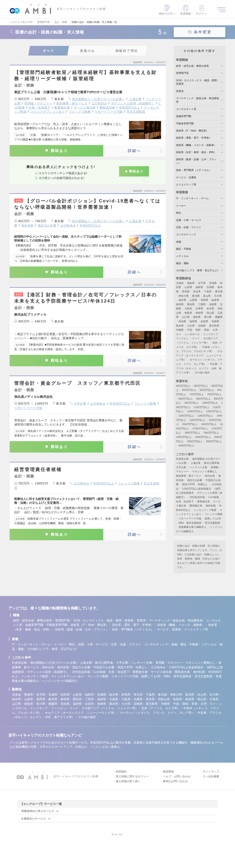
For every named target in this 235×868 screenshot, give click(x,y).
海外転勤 (211, 505)
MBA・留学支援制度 (190, 522)
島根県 (199, 312)
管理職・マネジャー (38, 103)
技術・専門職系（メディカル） (193, 170)
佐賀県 (204, 321)
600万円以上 (207, 390)
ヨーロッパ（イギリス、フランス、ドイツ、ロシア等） (157, 712)
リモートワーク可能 (109, 111)
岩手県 (202, 283)
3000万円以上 (214, 441)
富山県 (207, 295)
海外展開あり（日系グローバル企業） (98, 99)
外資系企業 (182, 458)
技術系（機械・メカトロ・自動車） (196, 145)
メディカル (182, 256)
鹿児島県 (214, 325)
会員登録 (185, 13)
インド (196, 338)
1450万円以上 (197, 420)
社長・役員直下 (39, 107)
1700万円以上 (200, 428)
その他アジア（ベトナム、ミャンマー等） (109, 708)
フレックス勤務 (80, 111)
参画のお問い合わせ (175, 781)
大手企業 (80, 403)
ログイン (201, 13)
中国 (189, 329)
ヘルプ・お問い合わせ (176, 776)
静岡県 (180, 304)
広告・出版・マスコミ (188, 227)
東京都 (219, 291)
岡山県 (210, 312)
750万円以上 (214, 394)
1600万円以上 (209, 424)
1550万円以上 (190, 424)
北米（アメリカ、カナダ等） (160, 708)
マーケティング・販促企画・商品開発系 (176, 620)
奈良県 (210, 308)
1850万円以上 (211, 432)
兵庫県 (199, 308)
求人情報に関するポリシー (132, 776)
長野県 (204, 300)
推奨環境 (168, 771)
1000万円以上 (210, 402)
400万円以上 (183, 385)
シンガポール (192, 334)
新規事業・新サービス (72, 103)
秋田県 (65, 694)
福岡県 (193, 321)
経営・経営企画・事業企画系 (192, 65)
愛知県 (191, 304)
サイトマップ (211, 771)
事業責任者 (62, 107)
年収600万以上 (129, 107)
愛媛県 (219, 317)
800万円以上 (186, 398)
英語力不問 (188, 484)
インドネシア (210, 334)
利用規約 (121, 771)
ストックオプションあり (48, 111)
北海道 (180, 283)
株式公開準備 (211, 463)
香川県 (208, 317)
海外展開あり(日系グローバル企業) (53, 662)
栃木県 (113, 694)
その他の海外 (202, 372)
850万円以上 (203, 398)
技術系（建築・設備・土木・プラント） (82, 629)
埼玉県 (197, 291)
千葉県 (208, 291)
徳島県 (197, 317)
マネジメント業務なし (204, 471)
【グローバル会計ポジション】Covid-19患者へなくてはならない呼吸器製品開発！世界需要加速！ (87, 204)
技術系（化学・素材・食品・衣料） (196, 152)
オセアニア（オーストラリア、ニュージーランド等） (199, 355)
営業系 (180, 91)
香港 (206, 329)
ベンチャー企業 (198, 467)
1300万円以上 (186, 415)
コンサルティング (186, 234)
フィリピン (182, 338)
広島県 (214, 699)
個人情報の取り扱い (128, 781)
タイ (178, 334)
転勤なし (203, 484)
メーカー (181, 205)
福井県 (182, 300)
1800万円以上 (192, 432)
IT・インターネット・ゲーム (192, 198)
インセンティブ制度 (205, 510)
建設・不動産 (183, 248)
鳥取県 (188, 312)
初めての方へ (167, 13)
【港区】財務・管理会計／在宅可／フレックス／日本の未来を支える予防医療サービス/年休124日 (85, 297)
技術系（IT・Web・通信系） (192, 130)
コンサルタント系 (186, 109)
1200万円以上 (195, 411)
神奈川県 (184, 295)
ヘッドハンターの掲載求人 (60, 681)
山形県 (188, 287)
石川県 (218, 295)
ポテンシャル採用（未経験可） (133, 103)
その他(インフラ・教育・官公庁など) (197, 270)
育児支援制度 (136, 111)
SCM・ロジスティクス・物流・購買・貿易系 (103, 620)
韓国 (198, 329)
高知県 (182, 321)
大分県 (191, 325)
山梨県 (193, 300)
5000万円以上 (186, 445)
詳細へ (134, 151)
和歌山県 (164, 699)
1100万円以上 (201, 407)
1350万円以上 (205, 415)
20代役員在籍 (197, 497)
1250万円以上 (214, 411)
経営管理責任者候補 (38, 469)
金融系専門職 (183, 116)
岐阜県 (215, 300)
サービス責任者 (85, 107)
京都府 (113, 699)
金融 (178, 241)
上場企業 (135, 99)
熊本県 (180, 325)
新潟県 (196, 295)
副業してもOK (213, 518)
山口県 (186, 317)
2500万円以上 (195, 441)
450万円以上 (201, 385)
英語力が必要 (47, 225)
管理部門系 (182, 73)
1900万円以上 (184, 437)
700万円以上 (197, 394)
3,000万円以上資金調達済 (196, 488)
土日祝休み (99, 103)
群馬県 (186, 291)
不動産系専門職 (185, 123)
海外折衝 (27, 225)
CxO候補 (213, 497)
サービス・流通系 (186, 177)
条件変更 (203, 32)
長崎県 (215, 321)
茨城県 (210, 287)
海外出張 (210, 475)
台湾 (215, 329)
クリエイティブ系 (186, 184)
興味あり (59, 151)
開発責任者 (107, 107)
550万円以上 (189, 390)
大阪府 (188, 308)
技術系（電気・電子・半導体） (193, 137)
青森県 (191, 283)
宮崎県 (202, 325)
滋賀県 (213, 304)
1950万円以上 (203, 437)
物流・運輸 (182, 263)
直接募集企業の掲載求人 (192, 527)
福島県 (199, 287)
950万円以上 (192, 402)
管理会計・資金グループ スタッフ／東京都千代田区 (77, 383)
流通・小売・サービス (188, 220)
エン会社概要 (211, 776)
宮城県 (213, 283)
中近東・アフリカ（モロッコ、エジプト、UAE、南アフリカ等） (199, 368)
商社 (178, 212)
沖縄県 (180, 329)
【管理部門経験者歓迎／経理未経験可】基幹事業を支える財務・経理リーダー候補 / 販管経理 (85, 75)
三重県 (202, 304)
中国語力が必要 (103, 667)
